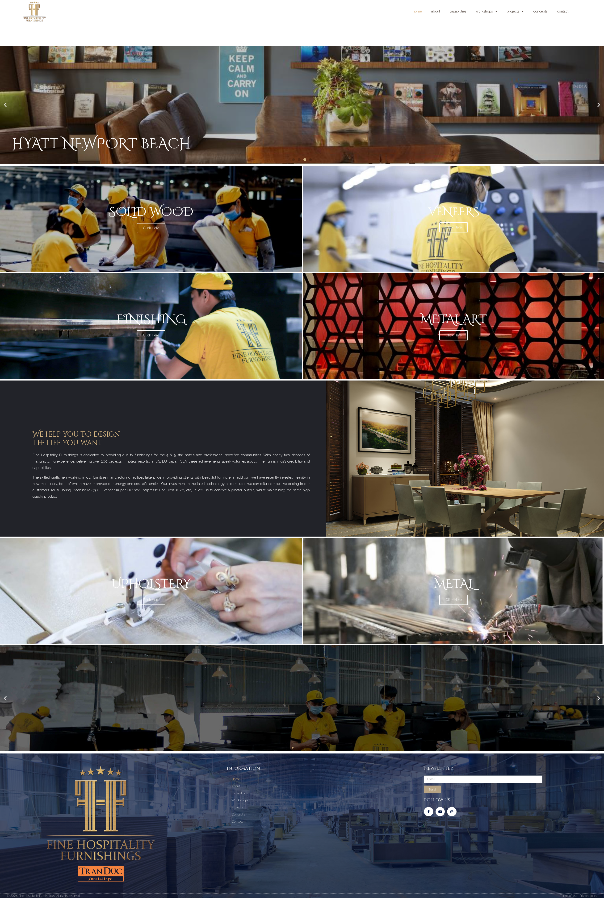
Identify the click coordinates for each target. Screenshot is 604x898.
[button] (293, 159)
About (435, 11)
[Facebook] (428, 811)
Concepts (540, 11)
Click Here (151, 228)
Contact (562, 11)
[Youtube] (440, 811)
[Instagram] (451, 811)
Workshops (484, 11)
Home (417, 11)
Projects (513, 11)
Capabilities (457, 11)
